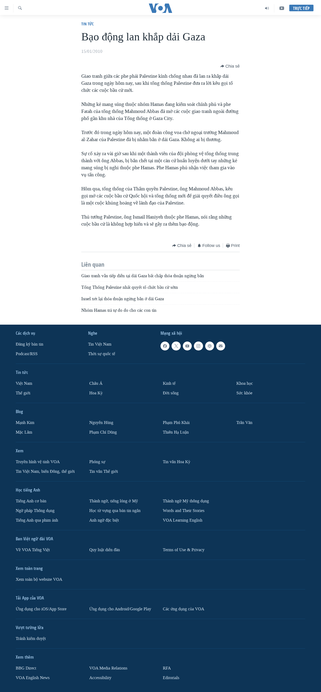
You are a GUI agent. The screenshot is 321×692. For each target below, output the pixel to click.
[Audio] (267, 8)
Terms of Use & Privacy (183, 549)
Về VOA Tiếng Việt (33, 549)
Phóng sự (97, 462)
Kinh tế (169, 383)
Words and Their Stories (183, 510)
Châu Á (95, 383)
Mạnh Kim (25, 422)
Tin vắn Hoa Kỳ (176, 462)
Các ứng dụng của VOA (183, 608)
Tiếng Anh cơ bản (31, 501)
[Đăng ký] (220, 346)
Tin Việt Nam (99, 344)
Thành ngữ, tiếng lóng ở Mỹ (113, 501)
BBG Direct (26, 668)
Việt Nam (24, 383)
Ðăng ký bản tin (29, 344)
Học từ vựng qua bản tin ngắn (115, 510)
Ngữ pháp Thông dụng (35, 510)
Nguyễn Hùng (101, 422)
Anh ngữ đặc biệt (104, 520)
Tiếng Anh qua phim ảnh (37, 520)
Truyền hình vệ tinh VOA (38, 462)
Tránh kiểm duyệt (31, 638)
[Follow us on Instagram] (198, 346)
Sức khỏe (244, 393)
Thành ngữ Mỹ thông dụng (186, 501)
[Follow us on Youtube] (187, 346)
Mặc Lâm (24, 432)
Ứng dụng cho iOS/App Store (41, 608)
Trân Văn (244, 422)
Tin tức (87, 24)
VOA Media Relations (108, 668)
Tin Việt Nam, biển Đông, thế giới (45, 471)
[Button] (230, 66)
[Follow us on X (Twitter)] (176, 346)
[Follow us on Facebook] (164, 346)
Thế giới (23, 393)
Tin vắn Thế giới (103, 471)
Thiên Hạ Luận (176, 432)
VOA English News (33, 677)
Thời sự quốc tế (101, 354)
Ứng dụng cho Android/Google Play (120, 608)
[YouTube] (281, 8)
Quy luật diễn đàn (104, 549)
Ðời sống (171, 393)
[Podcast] (209, 346)
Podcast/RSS (27, 354)
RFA (167, 668)
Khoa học (244, 383)
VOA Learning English (182, 520)
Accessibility (100, 677)
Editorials (171, 677)
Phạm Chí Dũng (103, 432)
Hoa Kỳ (96, 393)
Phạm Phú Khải (176, 422)
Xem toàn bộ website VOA (39, 579)
